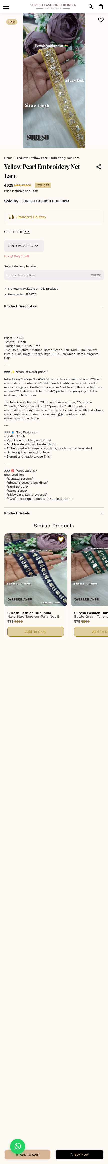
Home (8, 158)
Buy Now (82, 1154)
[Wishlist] (101, 20)
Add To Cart (35, 632)
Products (21, 158)
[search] (91, 7)
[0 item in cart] (101, 7)
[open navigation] (6, 7)
